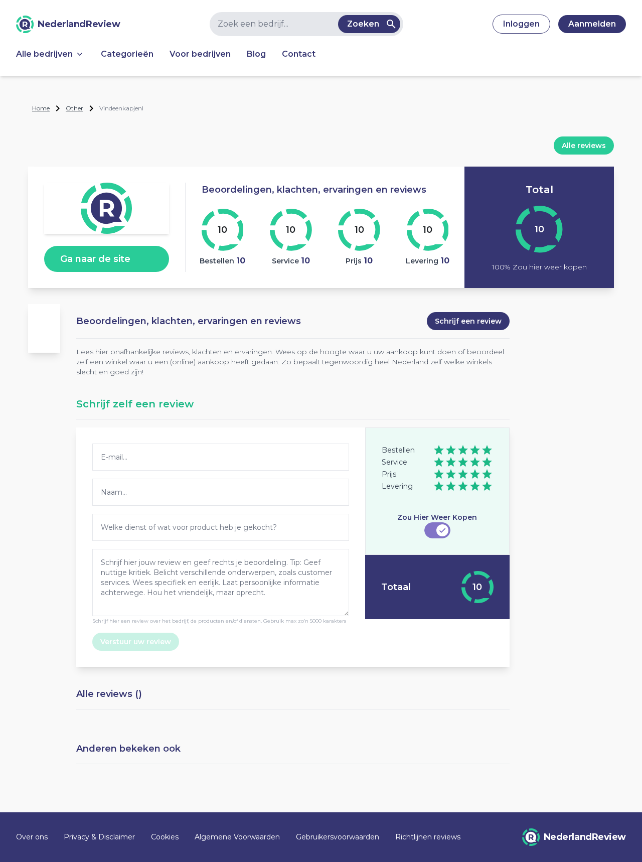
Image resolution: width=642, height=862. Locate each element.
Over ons (32, 836)
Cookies (165, 836)
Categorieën (127, 54)
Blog (256, 54)
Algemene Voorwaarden (237, 836)
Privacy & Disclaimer (99, 836)
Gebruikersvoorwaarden (337, 836)
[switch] (437, 530)
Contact (298, 54)
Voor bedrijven (200, 54)
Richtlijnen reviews (427, 836)
